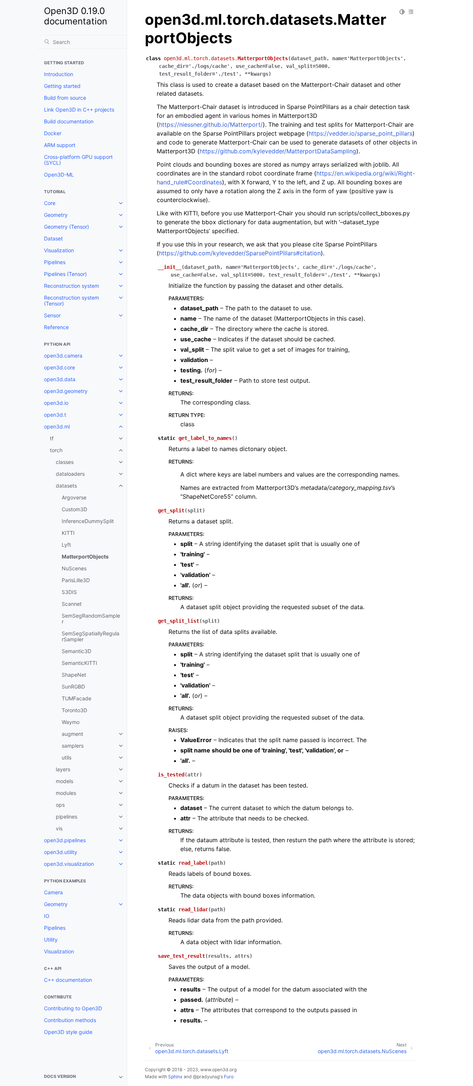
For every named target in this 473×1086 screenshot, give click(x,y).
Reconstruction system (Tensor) (71, 300)
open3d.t (55, 414)
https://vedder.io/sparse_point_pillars (360, 133)
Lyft (66, 545)
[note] (82, 1077)
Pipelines (54, 262)
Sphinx (175, 1076)
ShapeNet (74, 675)
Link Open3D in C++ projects (79, 109)
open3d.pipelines (65, 840)
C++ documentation (68, 980)
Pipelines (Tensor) (65, 274)
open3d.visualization (69, 864)
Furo (229, 1076)
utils (66, 757)
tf (52, 438)
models (64, 781)
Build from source (65, 98)
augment (72, 734)
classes (65, 462)
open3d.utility (60, 852)
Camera (53, 892)
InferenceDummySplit (88, 521)
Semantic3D (76, 651)
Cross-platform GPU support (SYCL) (78, 160)
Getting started (62, 86)
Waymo (70, 722)
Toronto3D (74, 710)
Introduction (58, 74)
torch (56, 450)
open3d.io (56, 403)
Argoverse (74, 497)
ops (60, 805)
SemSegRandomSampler (91, 618)
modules (66, 793)
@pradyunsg (206, 1076)
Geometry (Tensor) (66, 226)
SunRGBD (73, 686)
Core (49, 203)
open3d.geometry (66, 391)
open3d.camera (63, 355)
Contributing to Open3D (73, 1008)
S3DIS (69, 592)
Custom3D (74, 509)
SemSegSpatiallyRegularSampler (90, 636)
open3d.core (59, 367)
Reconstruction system (71, 286)
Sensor (52, 315)
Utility (51, 939)
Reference (56, 327)
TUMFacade (76, 698)
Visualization (59, 250)
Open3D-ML (59, 174)
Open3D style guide (68, 1032)
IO (47, 916)
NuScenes (74, 568)
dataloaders (70, 474)
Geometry (56, 215)
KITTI (68, 533)
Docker (52, 133)
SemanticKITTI (79, 663)
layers (63, 769)
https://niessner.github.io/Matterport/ (211, 124)
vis (59, 828)
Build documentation (68, 121)
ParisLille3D (76, 580)
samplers (73, 745)
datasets (66, 485)
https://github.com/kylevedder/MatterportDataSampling (278, 151)
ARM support (59, 145)
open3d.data (59, 379)
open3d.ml (57, 426)
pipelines (66, 816)
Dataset (53, 238)
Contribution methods (70, 1020)
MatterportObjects (85, 556)
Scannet (72, 604)
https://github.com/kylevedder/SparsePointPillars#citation (240, 253)
